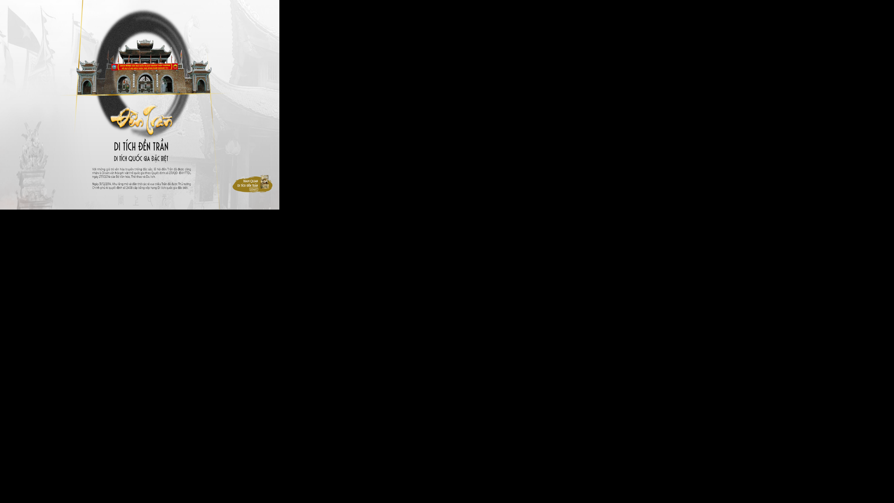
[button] (252, 184)
